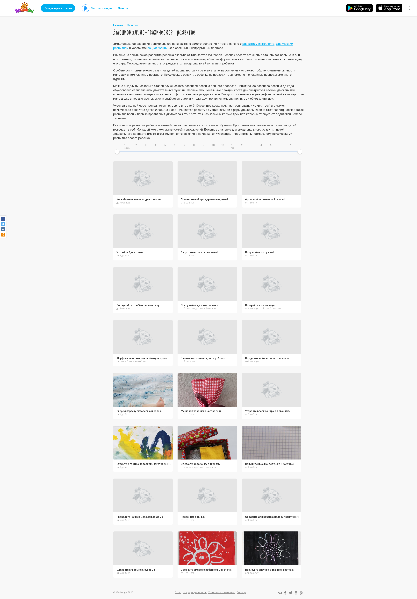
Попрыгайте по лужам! (259, 252)
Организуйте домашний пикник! (265, 199)
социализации (157, 48)
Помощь (241, 592)
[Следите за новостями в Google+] (301, 593)
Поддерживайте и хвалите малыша (267, 358)
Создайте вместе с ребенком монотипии (206, 570)
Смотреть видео (101, 8)
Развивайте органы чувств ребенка (203, 358)
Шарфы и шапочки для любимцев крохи (141, 358)
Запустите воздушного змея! (199, 252)
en (410, 9)
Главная (118, 25)
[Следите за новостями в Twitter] (290, 593)
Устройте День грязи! (129, 252)
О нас (178, 592)
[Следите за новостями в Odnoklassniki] (296, 593)
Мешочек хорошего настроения (201, 411)
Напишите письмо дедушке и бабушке (269, 464)
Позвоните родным (193, 517)
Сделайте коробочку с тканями (200, 464)
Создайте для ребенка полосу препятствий (272, 517)
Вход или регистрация (58, 8)
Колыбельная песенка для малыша (138, 199)
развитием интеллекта (258, 44)
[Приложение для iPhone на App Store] (389, 8)
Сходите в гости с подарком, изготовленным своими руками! (143, 464)
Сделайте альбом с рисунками (135, 570)
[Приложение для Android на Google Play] (359, 8)
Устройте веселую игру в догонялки (267, 411)
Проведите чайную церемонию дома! (204, 199)
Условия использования (221, 592)
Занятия (123, 8)
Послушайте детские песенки (199, 305)
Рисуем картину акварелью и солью (139, 411)
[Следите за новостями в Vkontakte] (279, 593)
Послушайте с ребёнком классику (137, 305)
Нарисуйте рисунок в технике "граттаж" (270, 570)
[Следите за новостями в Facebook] (285, 593)
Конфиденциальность (195, 592)
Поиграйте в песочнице (259, 305)
